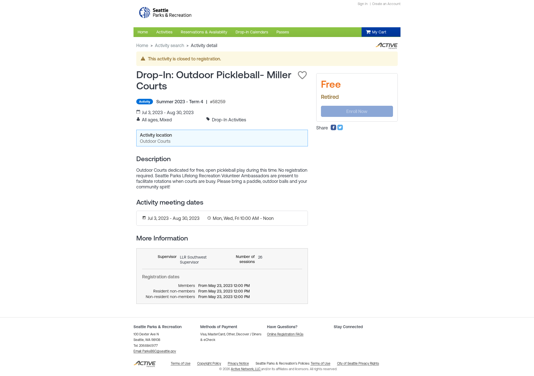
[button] (302, 75)
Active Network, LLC (246, 369)
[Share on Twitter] (340, 128)
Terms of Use (320, 363)
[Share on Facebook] (333, 128)
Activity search (169, 45)
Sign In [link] (363, 4)
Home (142, 45)
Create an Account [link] (386, 4)
